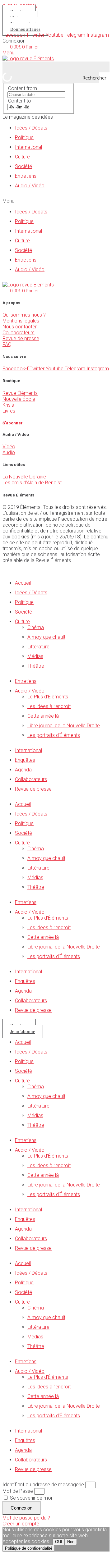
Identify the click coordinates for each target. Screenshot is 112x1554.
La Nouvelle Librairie (24, 477)
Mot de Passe (17, 1491)
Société (23, 166)
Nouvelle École (18, 399)
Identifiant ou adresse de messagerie (43, 1485)
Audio (8, 452)
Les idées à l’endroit (49, 706)
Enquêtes (25, 760)
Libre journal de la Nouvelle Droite (63, 726)
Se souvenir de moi (30, 1498)
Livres (8, 411)
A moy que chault (46, 637)
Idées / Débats (31, 128)
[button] (56, 201)
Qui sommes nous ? (24, 315)
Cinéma (35, 627)
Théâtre (35, 666)
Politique (24, 137)
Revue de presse (20, 338)
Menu (8, 53)
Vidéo (8, 447)
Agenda (23, 770)
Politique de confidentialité (28, 1548)
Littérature (38, 647)
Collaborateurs (18, 333)
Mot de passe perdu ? (26, 1518)
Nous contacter (19, 327)
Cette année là (43, 716)
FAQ (7, 344)
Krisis (8, 405)
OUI (58, 1541)
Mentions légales (20, 321)
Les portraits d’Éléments (53, 735)
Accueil (23, 583)
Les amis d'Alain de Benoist (32, 483)
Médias (35, 656)
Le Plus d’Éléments (47, 697)
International (28, 147)
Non (70, 1541)
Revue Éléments (20, 393)
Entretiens (25, 176)
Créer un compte (20, 1524)
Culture (22, 157)
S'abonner (12, 423)
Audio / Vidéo (29, 186)
